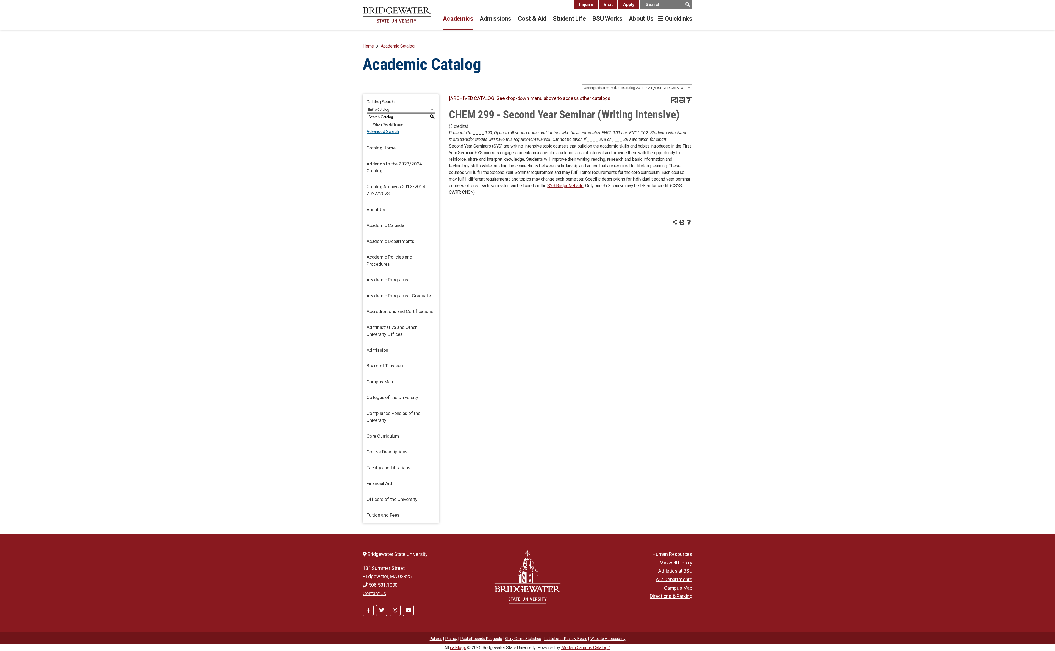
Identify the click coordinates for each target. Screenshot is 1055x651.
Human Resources (672, 554)
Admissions (495, 18)
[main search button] (687, 4)
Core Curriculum (383, 436)
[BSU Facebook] (368, 610)
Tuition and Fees (383, 515)
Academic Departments (390, 241)
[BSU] (397, 15)
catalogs (458, 647)
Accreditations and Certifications (400, 311)
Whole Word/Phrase (388, 124)
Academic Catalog (398, 46)
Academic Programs (387, 279)
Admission (377, 350)
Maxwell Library (676, 563)
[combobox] (637, 87)
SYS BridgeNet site (565, 185)
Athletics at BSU (675, 571)
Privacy (451, 638)
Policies (436, 638)
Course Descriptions (387, 452)
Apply (628, 4)
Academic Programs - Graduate (399, 295)
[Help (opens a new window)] (689, 100)
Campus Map (380, 381)
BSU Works (607, 18)
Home (368, 46)
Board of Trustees (385, 366)
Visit (608, 4)
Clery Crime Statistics (523, 638)
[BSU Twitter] (381, 610)
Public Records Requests (481, 638)
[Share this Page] (674, 100)
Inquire (586, 4)
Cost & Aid (532, 18)
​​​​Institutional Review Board (565, 638)
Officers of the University (392, 499)
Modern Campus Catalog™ (585, 647)
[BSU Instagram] (395, 610)
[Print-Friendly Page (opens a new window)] (682, 100)
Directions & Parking (671, 596)
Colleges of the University (392, 397)
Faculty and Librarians (388, 467)
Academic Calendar (386, 225)
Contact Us (374, 593)
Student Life (569, 18)
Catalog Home (381, 148)
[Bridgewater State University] (527, 577)
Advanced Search (383, 131)
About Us (641, 18)
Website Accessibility (608, 638)
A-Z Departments (674, 579)
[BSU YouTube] (408, 610)
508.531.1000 (383, 585)
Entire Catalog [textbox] (378, 109)
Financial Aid (379, 483)
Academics (458, 18)
